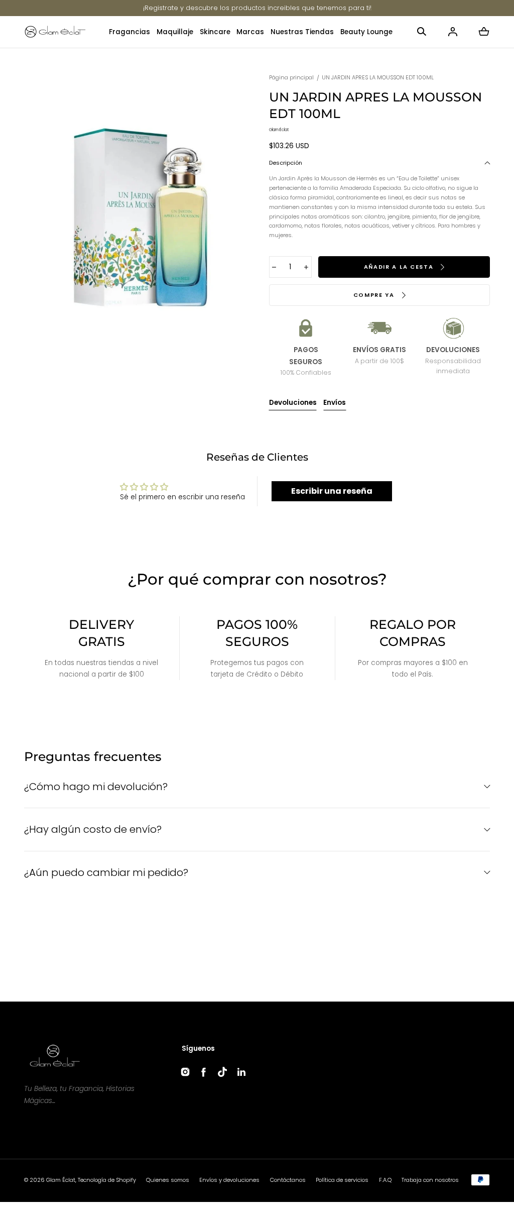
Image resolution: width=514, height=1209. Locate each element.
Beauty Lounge (366, 32)
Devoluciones (293, 402)
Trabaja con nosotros (430, 1180)
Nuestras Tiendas (302, 32)
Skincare (215, 32)
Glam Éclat (60, 1180)
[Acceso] (453, 32)
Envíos (334, 402)
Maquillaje (175, 32)
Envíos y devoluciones (229, 1180)
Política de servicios (342, 1180)
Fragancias (129, 32)
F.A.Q (385, 1180)
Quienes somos (167, 1180)
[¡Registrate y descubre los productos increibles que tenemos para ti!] (257, 8)
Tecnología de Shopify (107, 1180)
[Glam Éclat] (55, 32)
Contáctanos (288, 1180)
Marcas (250, 32)
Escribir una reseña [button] (331, 491)
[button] (422, 32)
